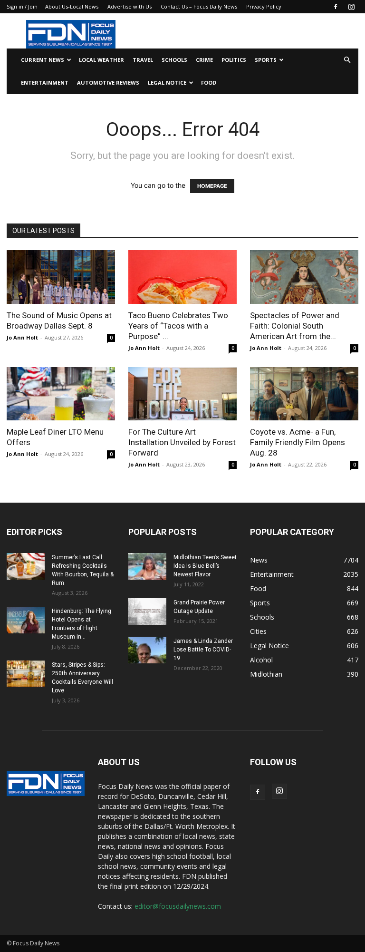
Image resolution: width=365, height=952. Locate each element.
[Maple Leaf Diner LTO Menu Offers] (61, 394)
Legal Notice (167, 82)
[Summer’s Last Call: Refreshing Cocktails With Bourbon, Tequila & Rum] (26, 566)
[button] (347, 60)
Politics (233, 59)
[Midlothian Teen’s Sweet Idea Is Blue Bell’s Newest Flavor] (147, 566)
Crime (204, 59)
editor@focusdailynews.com (177, 906)
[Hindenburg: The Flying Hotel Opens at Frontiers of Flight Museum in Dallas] (26, 620)
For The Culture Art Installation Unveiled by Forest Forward (182, 442)
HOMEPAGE (212, 186)
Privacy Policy (263, 6)
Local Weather (101, 59)
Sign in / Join (22, 6)
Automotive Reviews (108, 82)
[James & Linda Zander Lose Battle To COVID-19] (147, 650)
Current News (42, 59)
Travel (143, 59)
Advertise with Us (129, 6)
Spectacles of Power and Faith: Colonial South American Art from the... (294, 326)
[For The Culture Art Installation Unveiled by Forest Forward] (182, 394)
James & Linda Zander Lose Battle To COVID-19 (203, 649)
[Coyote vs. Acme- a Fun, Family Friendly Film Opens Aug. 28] (304, 394)
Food (208, 82)
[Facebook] (335, 6)
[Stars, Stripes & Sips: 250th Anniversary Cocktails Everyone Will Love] (26, 674)
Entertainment (44, 82)
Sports (266, 59)
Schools (174, 59)
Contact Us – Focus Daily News (199, 6)
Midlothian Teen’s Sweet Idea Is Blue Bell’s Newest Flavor (205, 566)
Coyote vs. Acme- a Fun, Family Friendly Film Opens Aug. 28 (297, 442)
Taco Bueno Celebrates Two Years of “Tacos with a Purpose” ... (178, 326)
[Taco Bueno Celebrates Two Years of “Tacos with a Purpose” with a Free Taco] (182, 277)
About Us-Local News (71, 6)
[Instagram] (351, 6)
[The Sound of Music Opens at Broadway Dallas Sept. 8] (61, 277)
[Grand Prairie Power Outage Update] (147, 611)
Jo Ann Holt (22, 337)
